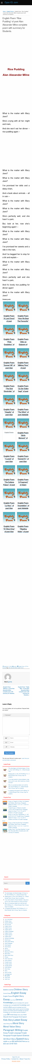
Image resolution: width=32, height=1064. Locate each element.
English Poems (10, 11)
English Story (8, 936)
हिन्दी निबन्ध (22, 1041)
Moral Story (7, 953)
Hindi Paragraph (8, 943)
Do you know (8, 924)
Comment (8, 715)
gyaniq (15, 666)
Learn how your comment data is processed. (15, 759)
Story (6, 970)
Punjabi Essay (8, 962)
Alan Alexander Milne (13, 667)
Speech (20, 1038)
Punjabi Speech (16, 1035)
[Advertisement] (16, 50)
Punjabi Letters (8, 964)
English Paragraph (9, 931)
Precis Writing (8, 960)
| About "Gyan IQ (24, 1059)
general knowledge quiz (19, 1010)
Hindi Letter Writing (9, 941)
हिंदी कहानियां (7, 976)
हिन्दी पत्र (27, 1041)
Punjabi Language (14, 1033)
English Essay (8, 928)
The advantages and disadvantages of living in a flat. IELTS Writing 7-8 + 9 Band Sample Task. (19, 769)
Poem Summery (8, 958)
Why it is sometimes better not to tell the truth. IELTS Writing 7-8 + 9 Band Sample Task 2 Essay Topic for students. (18, 786)
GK (8, 1014)
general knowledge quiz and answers (15, 1011)
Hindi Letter (20, 1014)
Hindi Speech (8, 945)
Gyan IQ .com (11, 2)
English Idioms (8, 929)
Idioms (6, 948)
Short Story (7, 969)
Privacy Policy (5, 1059)
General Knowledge (9, 938)
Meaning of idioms (9, 952)
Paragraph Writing (12, 1030)
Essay (6, 999)
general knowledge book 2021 (19, 1007)
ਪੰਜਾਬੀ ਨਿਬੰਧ (7, 977)
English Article (8, 926)
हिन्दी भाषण (6, 1044)
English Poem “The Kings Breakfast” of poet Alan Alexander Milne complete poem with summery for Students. (18, 830)
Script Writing (8, 967)
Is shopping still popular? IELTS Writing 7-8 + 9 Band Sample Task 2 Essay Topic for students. (18, 792)
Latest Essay (20, 1019)
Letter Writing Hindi (7, 1023)
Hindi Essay (8, 940)
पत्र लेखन (10, 1041)
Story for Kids (8, 972)
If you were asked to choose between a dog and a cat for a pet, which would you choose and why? (18, 781)
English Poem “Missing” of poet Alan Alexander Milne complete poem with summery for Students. (9, 690)
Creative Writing (8, 923)
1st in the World (8, 919)
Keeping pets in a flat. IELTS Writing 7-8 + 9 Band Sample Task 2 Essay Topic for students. (18, 775)
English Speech (8, 935)
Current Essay (7, 993)
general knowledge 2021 (18, 1003)
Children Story (8, 921)
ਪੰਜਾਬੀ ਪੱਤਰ (7, 979)
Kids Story (7, 950)
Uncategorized (8, 974)
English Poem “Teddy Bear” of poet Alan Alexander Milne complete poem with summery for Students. (23, 691)
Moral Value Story (9, 955)
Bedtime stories (8, 990)
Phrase (6, 957)
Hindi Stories (8, 947)
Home (4, 11)
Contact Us (14, 1059)
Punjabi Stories (8, 965)
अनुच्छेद (5, 1041)
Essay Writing (12, 1000)
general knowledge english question (11, 1009)
